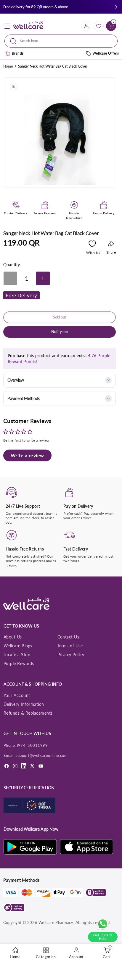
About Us (13, 636)
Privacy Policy (70, 654)
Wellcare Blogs (18, 645)
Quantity (11, 264)
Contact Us (68, 636)
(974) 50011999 (32, 745)
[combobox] (60, 41)
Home (8, 66)
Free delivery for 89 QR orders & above (35, 6)
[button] (116, 7)
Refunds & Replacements (28, 713)
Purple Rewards (19, 663)
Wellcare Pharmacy (55, 922)
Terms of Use (70, 645)
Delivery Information (24, 704)
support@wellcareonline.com (42, 755)
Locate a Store (18, 654)
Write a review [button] (27, 455)
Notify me (59, 331)
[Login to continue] (92, 245)
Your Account (17, 695)
